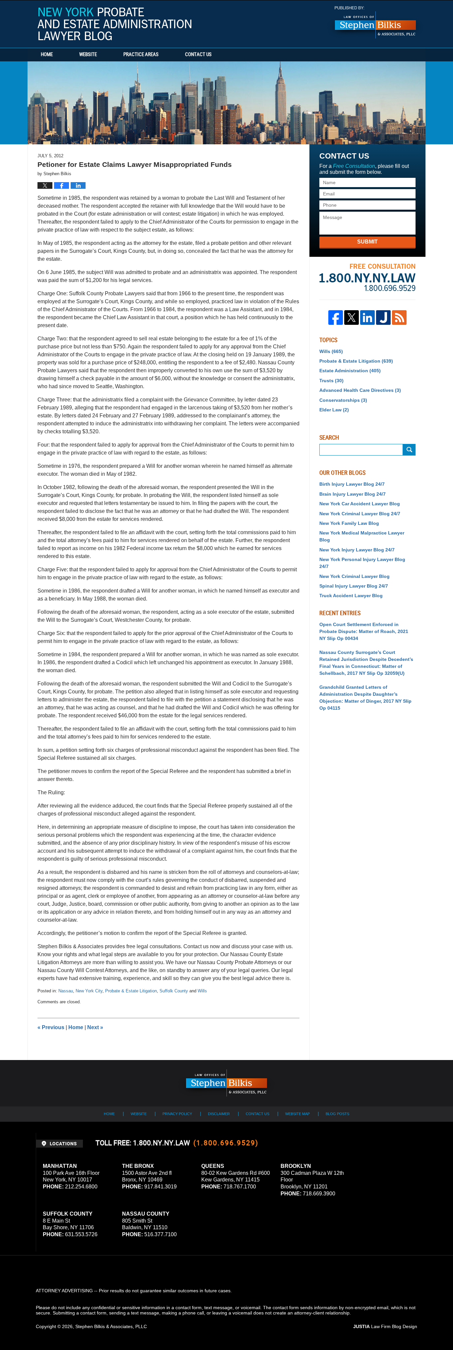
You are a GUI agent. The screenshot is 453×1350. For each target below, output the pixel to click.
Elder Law (334, 409)
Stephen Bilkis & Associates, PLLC (111, 1326)
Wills (202, 990)
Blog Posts (337, 1114)
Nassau (65, 990)
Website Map (297, 1114)
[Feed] (399, 317)
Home (47, 54)
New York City (89, 990)
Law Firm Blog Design (385, 1326)
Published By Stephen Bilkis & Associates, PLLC (375, 22)
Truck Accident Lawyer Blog (351, 595)
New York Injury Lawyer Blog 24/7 (357, 549)
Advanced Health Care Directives (360, 390)
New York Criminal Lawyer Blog (354, 576)
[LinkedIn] (367, 317)
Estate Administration (350, 370)
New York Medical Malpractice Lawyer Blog (361, 536)
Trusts (331, 380)
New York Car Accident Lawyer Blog (359, 503)
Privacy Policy (177, 1114)
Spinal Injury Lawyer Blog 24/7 (353, 586)
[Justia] (383, 317)
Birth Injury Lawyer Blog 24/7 (352, 484)
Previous (50, 1027)
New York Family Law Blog (349, 523)
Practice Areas (141, 54)
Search (409, 450)
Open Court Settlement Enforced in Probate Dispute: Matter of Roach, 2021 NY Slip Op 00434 (363, 631)
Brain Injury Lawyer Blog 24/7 (352, 494)
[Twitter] (351, 317)
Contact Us (198, 54)
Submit (367, 242)
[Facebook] (336, 317)
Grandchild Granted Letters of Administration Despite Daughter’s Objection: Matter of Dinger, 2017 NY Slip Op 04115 (365, 697)
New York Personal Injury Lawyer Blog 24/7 (362, 563)
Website (88, 54)
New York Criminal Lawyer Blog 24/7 (359, 513)
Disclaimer (219, 1114)
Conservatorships (343, 400)
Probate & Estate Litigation (131, 990)
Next (95, 1027)
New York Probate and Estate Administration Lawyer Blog (114, 24)
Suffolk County (174, 990)
